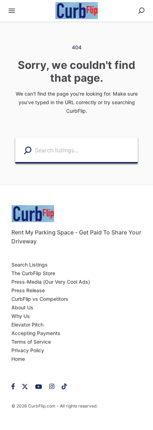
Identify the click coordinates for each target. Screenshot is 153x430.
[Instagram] (52, 386)
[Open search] (141, 10)
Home (18, 359)
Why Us (20, 316)
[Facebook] (15, 386)
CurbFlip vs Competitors (39, 299)
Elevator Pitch (27, 325)
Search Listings (29, 265)
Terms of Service (31, 342)
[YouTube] (39, 386)
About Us (22, 307)
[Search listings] (27, 150)
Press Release (28, 290)
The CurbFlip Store (33, 273)
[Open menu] (11, 10)
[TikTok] (62, 386)
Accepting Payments (35, 333)
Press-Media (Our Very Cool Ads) (50, 282)
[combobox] (84, 149)
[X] (25, 386)
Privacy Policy (27, 350)
